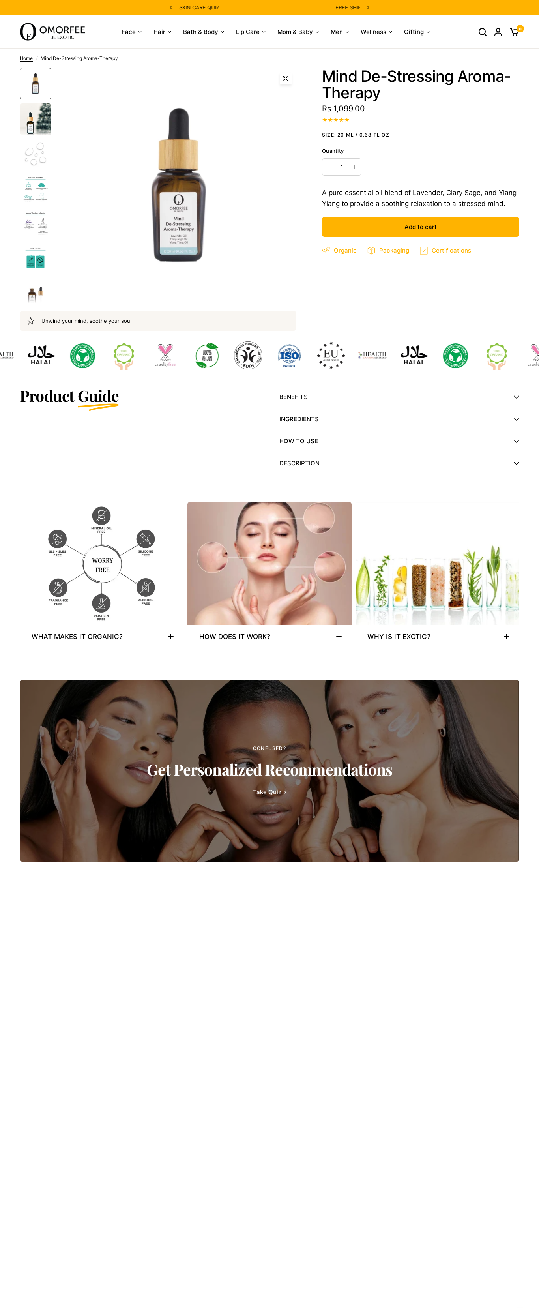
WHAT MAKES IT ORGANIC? (77, 637)
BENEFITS (293, 397)
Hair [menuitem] (159, 32)
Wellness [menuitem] (373, 32)
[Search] (482, 32)
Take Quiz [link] (267, 792)
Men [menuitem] (337, 32)
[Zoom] (286, 78)
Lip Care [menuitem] (248, 32)
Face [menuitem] (129, 32)
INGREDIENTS (299, 419)
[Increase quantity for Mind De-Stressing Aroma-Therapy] (354, 167)
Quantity (333, 151)
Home (26, 58)
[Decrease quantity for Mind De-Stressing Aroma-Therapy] (328, 167)
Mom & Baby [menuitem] (295, 32)
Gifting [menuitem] (414, 32)
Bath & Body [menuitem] (200, 32)
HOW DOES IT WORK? (234, 637)
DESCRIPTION (299, 463)
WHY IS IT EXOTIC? (398, 637)
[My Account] (498, 32)
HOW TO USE (298, 441)
